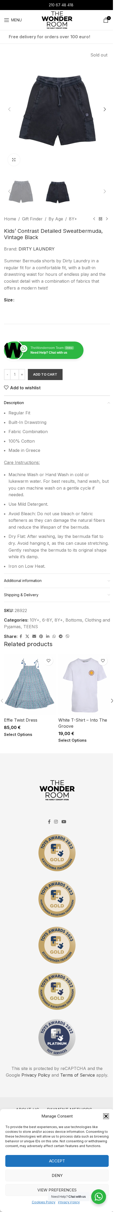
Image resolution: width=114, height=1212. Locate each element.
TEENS (30, 626)
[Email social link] (34, 636)
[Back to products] (100, 219)
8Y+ (73, 218)
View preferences (57, 1189)
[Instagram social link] (56, 822)
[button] (106, 1116)
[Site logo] (57, 19)
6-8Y (47, 620)
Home (10, 218)
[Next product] (107, 219)
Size (8, 299)
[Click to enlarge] (14, 160)
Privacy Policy (69, 1202)
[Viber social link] (67, 636)
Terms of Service (77, 1075)
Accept (57, 1160)
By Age (56, 218)
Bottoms (73, 620)
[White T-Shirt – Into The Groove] (84, 684)
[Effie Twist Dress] (30, 684)
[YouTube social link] (64, 822)
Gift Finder (32, 218)
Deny (57, 1175)
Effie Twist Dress (20, 720)
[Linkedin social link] (48, 636)
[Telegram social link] (60, 636)
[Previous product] (94, 219)
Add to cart (45, 374)
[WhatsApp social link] (54, 636)
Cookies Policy (43, 1202)
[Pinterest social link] (41, 636)
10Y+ (35, 620)
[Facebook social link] (20, 636)
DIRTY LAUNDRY (37, 249)
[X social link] (27, 636)
